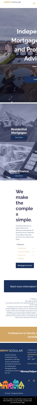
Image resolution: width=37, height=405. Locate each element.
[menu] (34, 3)
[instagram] (34, 381)
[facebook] (29, 381)
